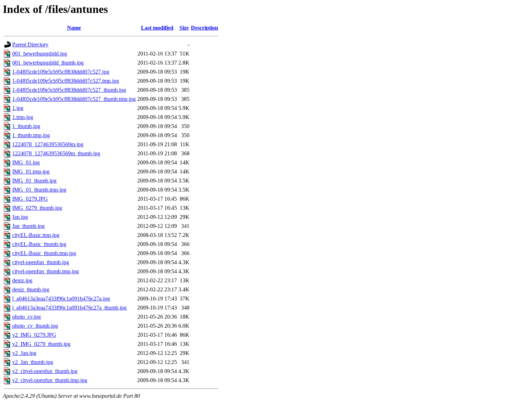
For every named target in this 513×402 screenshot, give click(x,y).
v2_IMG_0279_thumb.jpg (41, 344)
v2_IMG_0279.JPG (34, 335)
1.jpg (17, 108)
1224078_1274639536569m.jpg (47, 144)
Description (204, 28)
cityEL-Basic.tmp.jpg (35, 235)
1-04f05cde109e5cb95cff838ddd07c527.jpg (60, 72)
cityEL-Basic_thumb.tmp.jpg (44, 253)
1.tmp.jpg (22, 117)
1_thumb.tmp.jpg (31, 135)
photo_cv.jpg (26, 317)
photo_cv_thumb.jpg (35, 326)
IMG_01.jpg (26, 162)
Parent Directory (30, 44)
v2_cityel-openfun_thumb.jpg (44, 371)
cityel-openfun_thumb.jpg (40, 262)
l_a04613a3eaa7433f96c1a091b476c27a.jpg (61, 299)
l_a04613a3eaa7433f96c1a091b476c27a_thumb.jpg (69, 308)
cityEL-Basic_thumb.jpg (39, 244)
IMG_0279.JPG (30, 199)
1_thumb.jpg (26, 126)
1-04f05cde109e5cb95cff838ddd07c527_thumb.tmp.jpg (74, 99)
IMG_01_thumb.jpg (34, 181)
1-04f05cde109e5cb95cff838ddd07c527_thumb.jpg (69, 90)
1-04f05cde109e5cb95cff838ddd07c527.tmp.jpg (65, 81)
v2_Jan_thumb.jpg (32, 362)
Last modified (157, 28)
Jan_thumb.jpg (28, 226)
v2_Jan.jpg (24, 353)
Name (74, 28)
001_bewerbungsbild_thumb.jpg (48, 63)
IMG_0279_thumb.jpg (37, 208)
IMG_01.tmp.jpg (31, 171)
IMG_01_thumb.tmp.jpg (39, 190)
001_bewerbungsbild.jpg (39, 54)
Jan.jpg (20, 217)
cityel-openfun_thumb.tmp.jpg (45, 271)
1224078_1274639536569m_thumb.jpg (56, 153)
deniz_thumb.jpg (30, 289)
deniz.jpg (22, 280)
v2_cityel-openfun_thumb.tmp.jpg (49, 380)
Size (184, 28)
